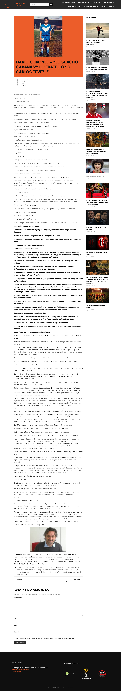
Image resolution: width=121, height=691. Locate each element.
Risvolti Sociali (74, 6)
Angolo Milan (108, 3)
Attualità (96, 3)
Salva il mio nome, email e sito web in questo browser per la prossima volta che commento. (44, 638)
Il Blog (111, 6)
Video (103, 6)
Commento (18, 597)
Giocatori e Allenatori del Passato (27, 86)
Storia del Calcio (23, 84)
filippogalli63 (17, 672)
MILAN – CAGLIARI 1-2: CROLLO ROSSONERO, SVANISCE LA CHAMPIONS (96, 42)
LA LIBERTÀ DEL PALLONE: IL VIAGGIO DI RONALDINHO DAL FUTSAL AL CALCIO (96, 151)
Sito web (16, 632)
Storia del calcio (68, 3)
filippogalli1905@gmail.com (20, 670)
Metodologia (83, 3)
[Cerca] (51, 4)
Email (16, 625)
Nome (16, 618)
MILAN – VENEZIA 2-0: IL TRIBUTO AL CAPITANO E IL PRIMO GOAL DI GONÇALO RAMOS (97, 203)
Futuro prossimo (91, 6)
